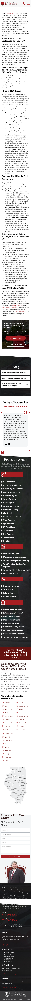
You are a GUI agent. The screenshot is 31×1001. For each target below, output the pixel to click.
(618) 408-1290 (9, 914)
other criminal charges (9, 308)
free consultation (21, 312)
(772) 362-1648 (9, 920)
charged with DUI (17, 306)
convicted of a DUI (11, 13)
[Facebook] (3, 945)
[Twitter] (7, 945)
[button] (15, 372)
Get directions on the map (9, 974)
